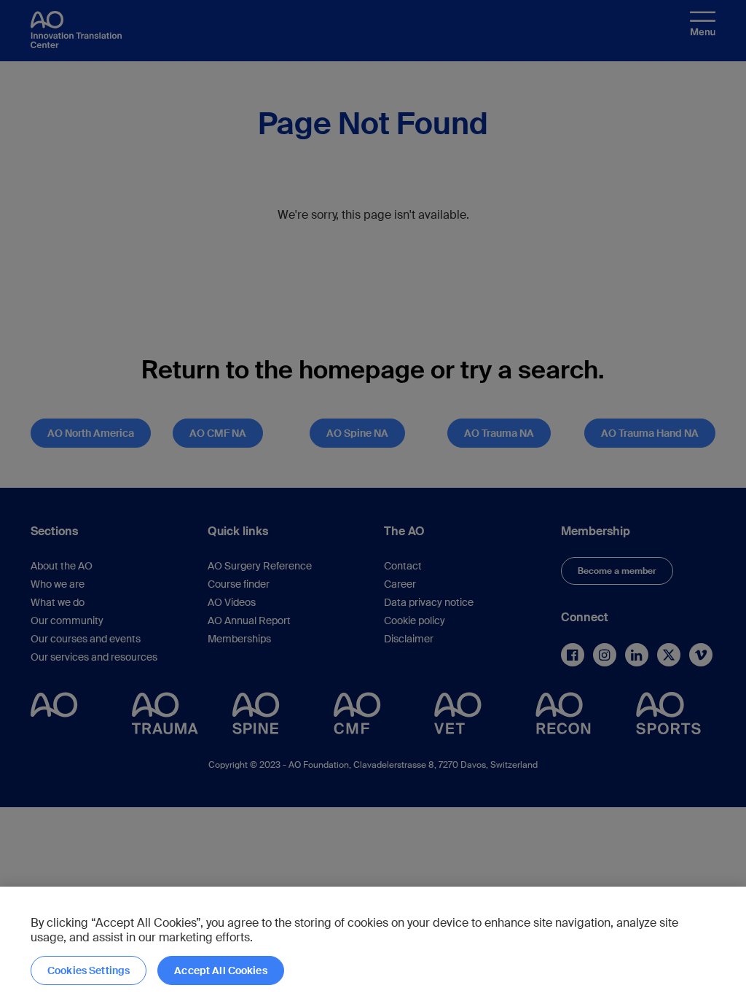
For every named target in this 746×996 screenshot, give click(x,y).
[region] (373, 941)
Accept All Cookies (220, 970)
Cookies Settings (88, 970)
